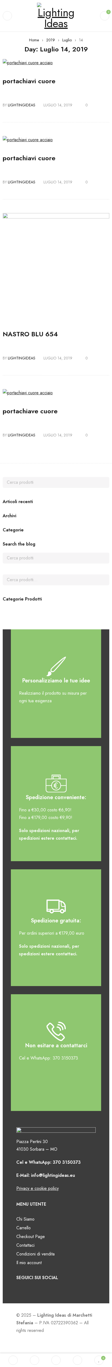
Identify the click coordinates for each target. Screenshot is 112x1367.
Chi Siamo (25, 1219)
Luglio (67, 40)
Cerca (103, 579)
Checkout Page (30, 1236)
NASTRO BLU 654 (30, 334)
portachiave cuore (30, 411)
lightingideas (21, 105)
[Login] (77, 1360)
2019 (50, 40)
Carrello (23, 1228)
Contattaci (25, 1245)
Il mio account (29, 1263)
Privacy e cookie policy (37, 1188)
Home (34, 40)
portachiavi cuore (29, 81)
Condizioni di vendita (35, 1254)
